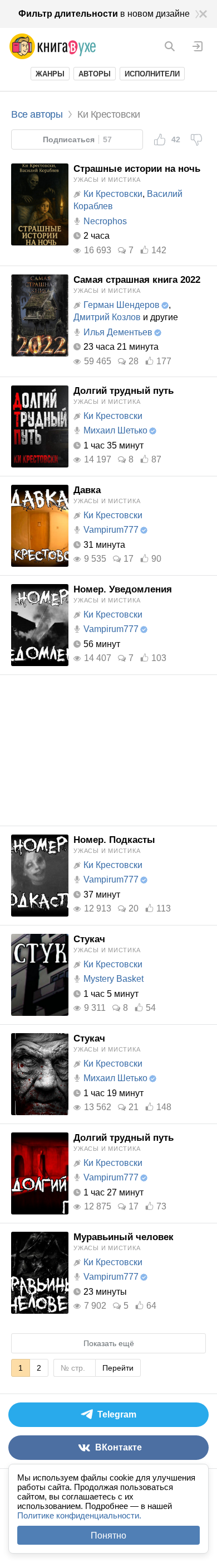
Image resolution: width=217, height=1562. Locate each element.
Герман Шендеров (121, 305)
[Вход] (197, 46)
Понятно (108, 1535)
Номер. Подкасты (114, 840)
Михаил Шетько (115, 430)
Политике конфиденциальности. (79, 1515)
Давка (87, 490)
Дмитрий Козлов (107, 317)
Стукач (89, 939)
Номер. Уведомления (122, 589)
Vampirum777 (111, 529)
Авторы (94, 74)
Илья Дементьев (117, 332)
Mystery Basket (113, 979)
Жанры (50, 74)
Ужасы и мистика (106, 179)
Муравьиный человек (123, 1237)
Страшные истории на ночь (136, 168)
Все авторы (36, 114)
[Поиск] (170, 46)
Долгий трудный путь (123, 390)
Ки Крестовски (112, 194)
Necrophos (105, 221)
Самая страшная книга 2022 (136, 279)
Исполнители (152, 74)
